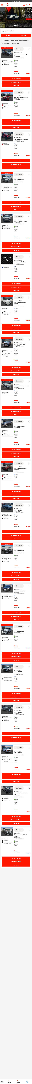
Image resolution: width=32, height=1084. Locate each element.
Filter (24, 35)
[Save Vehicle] (29, 49)
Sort (9, 35)
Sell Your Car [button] (16, 85)
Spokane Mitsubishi (16, 1)
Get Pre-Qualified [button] (16, 78)
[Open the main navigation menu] (2, 4)
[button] (15, 25)
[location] (30, 5)
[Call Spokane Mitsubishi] (27, 5)
